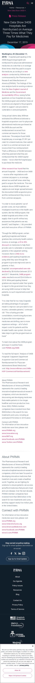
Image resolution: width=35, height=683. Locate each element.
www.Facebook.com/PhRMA (13, 439)
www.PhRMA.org (9, 430)
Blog (17, 594)
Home (11, 8)
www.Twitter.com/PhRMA (12, 442)
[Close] (32, 646)
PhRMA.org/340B (12, 348)
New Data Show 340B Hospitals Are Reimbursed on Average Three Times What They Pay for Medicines (18, 11)
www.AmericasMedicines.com (14, 527)
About (17, 577)
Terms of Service (17, 609)
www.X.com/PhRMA (10, 533)
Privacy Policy (17, 605)
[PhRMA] (7, 3)
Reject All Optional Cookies (17, 675)
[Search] (28, 3)
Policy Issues (17, 586)
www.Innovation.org (10, 433)
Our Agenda (17, 581)
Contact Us (17, 600)
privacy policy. (24, 665)
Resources (20, 8)
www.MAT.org (7, 436)
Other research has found (12, 169)
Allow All (17, 670)
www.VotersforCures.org (12, 524)
